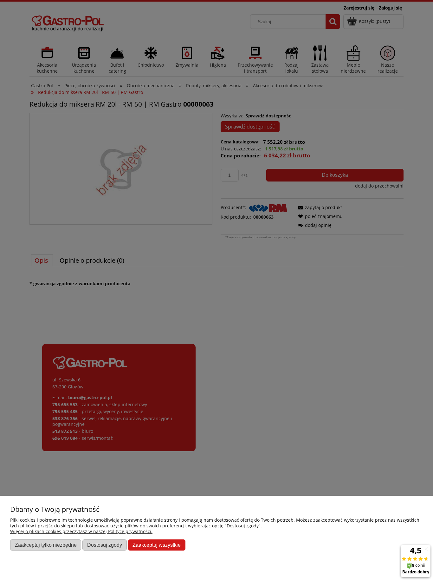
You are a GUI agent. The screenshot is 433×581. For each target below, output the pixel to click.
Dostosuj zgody (104, 545)
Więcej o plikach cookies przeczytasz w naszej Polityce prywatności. (81, 531)
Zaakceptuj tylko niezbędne (46, 545)
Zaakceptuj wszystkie (156, 545)
